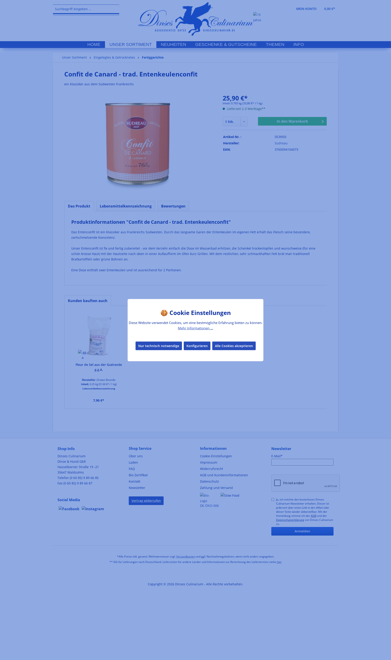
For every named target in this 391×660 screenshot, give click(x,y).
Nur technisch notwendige (158, 346)
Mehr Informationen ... (195, 328)
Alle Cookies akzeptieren (234, 346)
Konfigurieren (197, 346)
